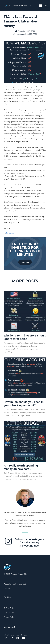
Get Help (7, 597)
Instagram (10, 232)
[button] (40, 5)
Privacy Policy (9, 617)
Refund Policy (9, 608)
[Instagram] (6, 638)
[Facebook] (17, 638)
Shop (6, 592)
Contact (7, 588)
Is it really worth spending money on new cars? (21, 467)
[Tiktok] (11, 638)
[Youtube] (23, 638)
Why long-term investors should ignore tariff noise (25, 337)
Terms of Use (9, 612)
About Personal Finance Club (15, 583)
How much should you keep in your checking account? (24, 403)
